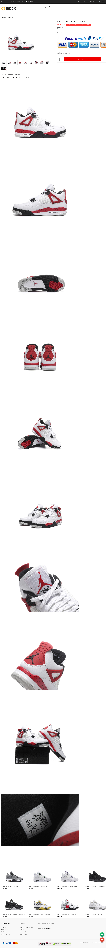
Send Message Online (44, 928)
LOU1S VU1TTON (81, 12)
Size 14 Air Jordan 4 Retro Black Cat (95, 886)
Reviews (17, 74)
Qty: (58, 59)
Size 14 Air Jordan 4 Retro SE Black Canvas (13, 914)
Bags (9, 12)
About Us (3, 927)
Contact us (5, 1)
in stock (66, 32)
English (102, 1)
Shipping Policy (23, 934)
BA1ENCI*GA (39, 12)
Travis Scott (92, 12)
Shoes (71, 12)
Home (4, 12)
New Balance (23, 12)
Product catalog (5, 929)
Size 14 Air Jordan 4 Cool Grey (10, 886)
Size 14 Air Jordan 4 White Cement (66, 914)
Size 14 (11, 17)
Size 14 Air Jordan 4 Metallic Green (39, 886)
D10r (47, 12)
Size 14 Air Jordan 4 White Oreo (94, 914)
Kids (14, 12)
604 (61, 31)
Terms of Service (5, 934)
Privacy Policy (23, 931)
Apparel (64, 12)
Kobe (31, 12)
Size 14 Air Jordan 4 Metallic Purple (67, 886)
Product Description (7, 74)
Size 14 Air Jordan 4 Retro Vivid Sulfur (39, 914)
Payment (22, 929)
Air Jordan (55, 12)
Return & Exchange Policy (26, 927)
